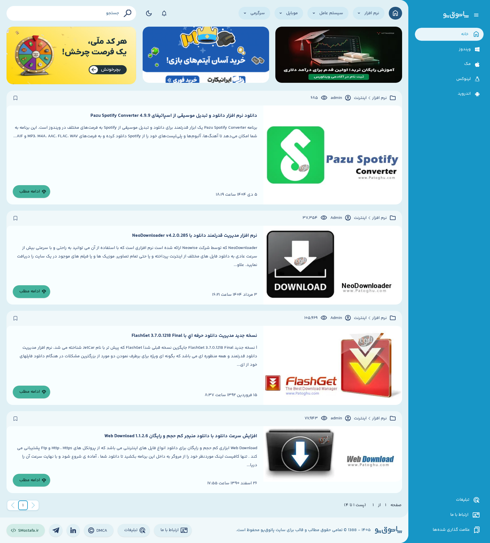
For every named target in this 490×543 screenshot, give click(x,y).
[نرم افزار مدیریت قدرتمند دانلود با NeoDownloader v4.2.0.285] (332, 265)
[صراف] (71, 55)
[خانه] (395, 13)
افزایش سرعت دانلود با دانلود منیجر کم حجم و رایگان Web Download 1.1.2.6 (180, 436)
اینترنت (360, 98)
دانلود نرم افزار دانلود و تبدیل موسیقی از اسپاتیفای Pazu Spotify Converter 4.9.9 (173, 115)
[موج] (338, 55)
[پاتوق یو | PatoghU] (456, 15)
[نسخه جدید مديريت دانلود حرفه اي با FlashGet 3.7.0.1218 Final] (332, 365)
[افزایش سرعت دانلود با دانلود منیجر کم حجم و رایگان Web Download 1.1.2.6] (332, 459)
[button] (23, 505)
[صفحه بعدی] (12, 505)
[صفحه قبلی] (33, 505)
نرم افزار (379, 98)
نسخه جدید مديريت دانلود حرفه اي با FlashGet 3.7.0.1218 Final (194, 335)
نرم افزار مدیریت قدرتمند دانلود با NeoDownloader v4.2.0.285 (194, 235)
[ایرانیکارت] (206, 55)
